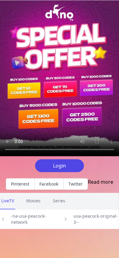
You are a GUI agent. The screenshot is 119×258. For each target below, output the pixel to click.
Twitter (75, 184)
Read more (100, 182)
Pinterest (20, 184)
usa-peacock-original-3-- (96, 219)
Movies (33, 201)
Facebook (48, 184)
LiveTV (7, 201)
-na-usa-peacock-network (28, 219)
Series (59, 201)
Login (59, 165)
